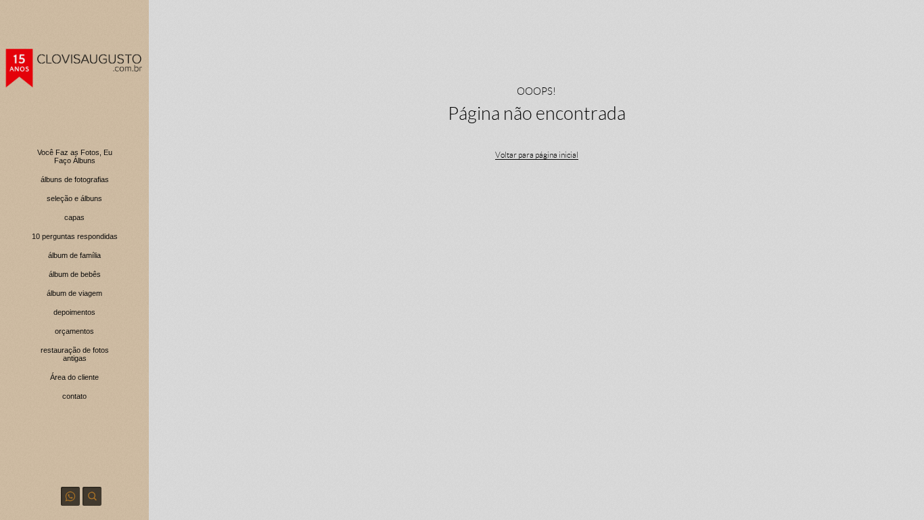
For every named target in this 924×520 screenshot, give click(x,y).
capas (74, 217)
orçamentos (74, 331)
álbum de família (74, 255)
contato (74, 396)
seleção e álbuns (74, 198)
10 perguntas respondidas (75, 236)
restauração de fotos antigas (75, 354)
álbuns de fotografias (75, 179)
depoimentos (74, 312)
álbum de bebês (75, 274)
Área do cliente (74, 377)
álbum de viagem (74, 293)
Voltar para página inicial (536, 154)
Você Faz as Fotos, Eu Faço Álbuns (74, 156)
